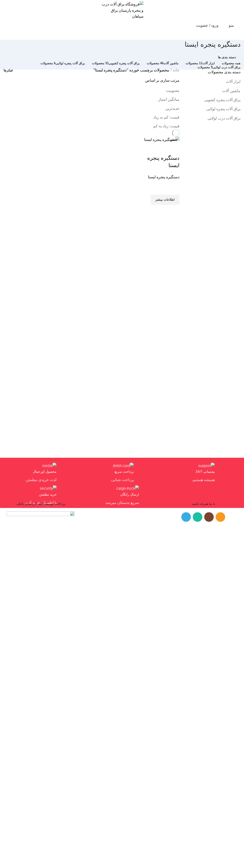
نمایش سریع (173, 211)
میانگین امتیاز (168, 99)
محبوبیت (172, 91)
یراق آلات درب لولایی (224, 118)
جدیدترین (172, 108)
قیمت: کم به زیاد (166, 117)
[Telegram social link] (186, 517)
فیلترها (8, 70)
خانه (176, 70)
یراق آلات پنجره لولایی (223, 109)
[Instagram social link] (209, 517)
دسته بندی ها (227, 57)
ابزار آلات (233, 82)
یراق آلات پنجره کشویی (222, 100)
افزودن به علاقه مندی (173, 189)
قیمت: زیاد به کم (166, 126)
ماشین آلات (231, 91)
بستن (173, 139)
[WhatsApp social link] (197, 517)
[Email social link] (220, 517)
